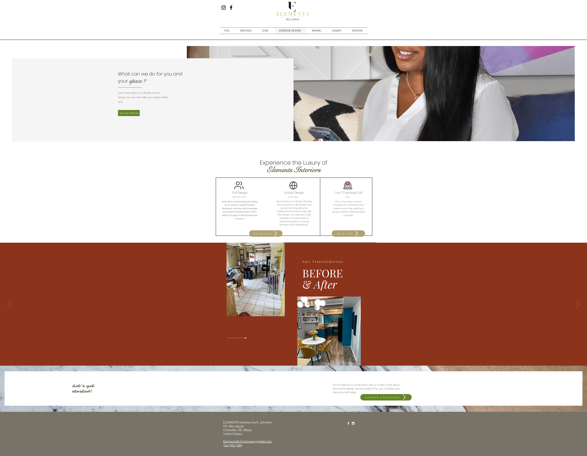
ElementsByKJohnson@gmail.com (247, 441)
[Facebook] (231, 8)
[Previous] (9, 304)
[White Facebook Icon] (348, 423)
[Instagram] (224, 8)
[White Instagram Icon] (353, 423)
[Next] (578, 304)
